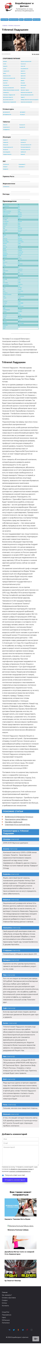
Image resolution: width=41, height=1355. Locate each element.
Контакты (5, 1306)
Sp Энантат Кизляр (13, 1281)
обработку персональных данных (21, 1169)
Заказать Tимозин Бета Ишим (17, 1219)
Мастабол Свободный (13, 822)
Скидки (4, 1300)
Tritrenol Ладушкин (14, 25)
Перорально (13, 19)
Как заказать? (7, 1295)
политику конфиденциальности (19, 1171)
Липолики (36, 19)
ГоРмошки (28, 19)
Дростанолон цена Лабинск (16, 819)
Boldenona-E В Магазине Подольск (19, 817)
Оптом (4, 1303)
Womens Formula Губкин (18, 1230)
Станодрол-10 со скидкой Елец (17, 825)
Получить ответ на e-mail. (15, 1175)
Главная (4, 25)
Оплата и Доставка (9, 1298)
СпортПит (4, 19)
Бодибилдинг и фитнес (24, 4)
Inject (21, 19)
